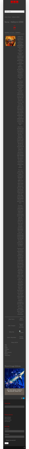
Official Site (11, 332)
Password (7, 434)
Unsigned (7, 349)
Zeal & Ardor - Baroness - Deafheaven (14, 389)
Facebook (12, 2)
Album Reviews (8, 352)
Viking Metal (7, 355)
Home (6, 17)
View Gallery (15, 370)
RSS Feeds (17, 2)
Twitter (14, 2)
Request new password (10, 440)
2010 (6, 346)
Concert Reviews (8, 420)
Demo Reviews (8, 418)
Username (7, 428)
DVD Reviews (7, 421)
